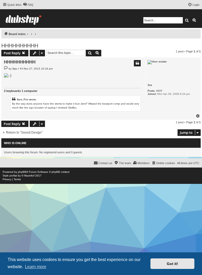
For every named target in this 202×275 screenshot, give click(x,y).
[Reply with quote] (137, 63)
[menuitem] (28, 5)
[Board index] (23, 19)
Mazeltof (29, 175)
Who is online (15, 143)
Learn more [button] (35, 266)
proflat (13, 175)
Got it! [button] (172, 264)
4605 (159, 90)
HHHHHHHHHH (19, 45)
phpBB (22, 171)
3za (150, 85)
